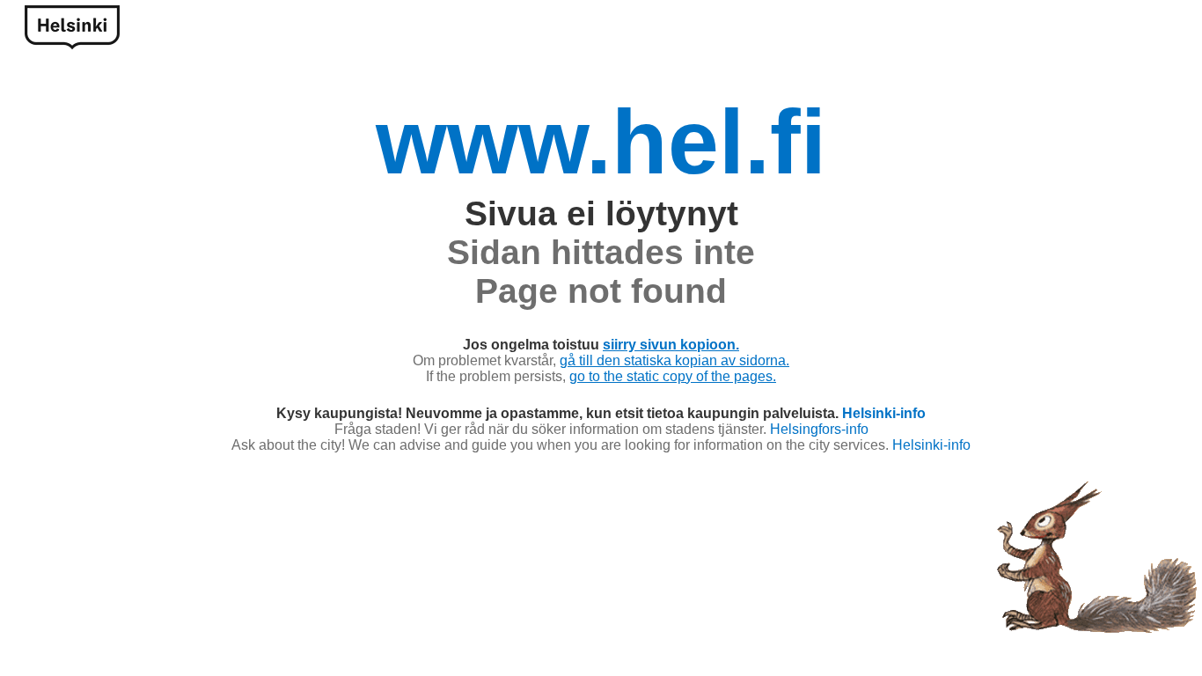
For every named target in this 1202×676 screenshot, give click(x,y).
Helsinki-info (884, 413)
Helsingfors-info (819, 429)
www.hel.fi (601, 142)
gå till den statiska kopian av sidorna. (674, 360)
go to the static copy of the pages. (672, 376)
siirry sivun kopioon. (671, 344)
